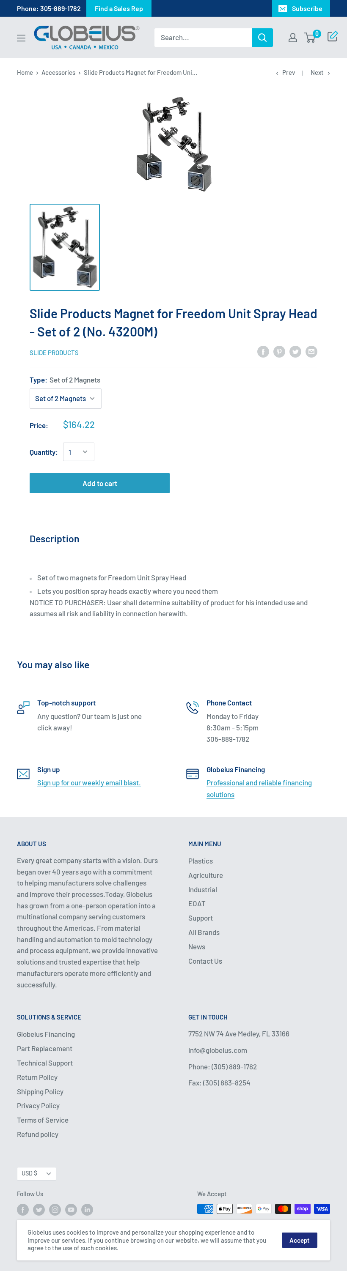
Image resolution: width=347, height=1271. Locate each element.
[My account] (293, 37)
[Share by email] (311, 351)
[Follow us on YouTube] (71, 1210)
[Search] (262, 37)
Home (25, 72)
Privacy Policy (38, 1105)
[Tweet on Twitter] (295, 351)
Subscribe (307, 8)
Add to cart (100, 483)
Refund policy (37, 1134)
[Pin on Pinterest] (279, 351)
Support (200, 917)
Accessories (58, 72)
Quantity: (44, 452)
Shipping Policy (40, 1091)
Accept (299, 1240)
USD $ (29, 1173)
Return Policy (37, 1077)
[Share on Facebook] (263, 351)
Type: (65, 379)
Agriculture (205, 875)
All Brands (204, 932)
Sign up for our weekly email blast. (89, 782)
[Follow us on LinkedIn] (87, 1210)
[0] (310, 38)
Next (317, 72)
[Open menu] (21, 38)
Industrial (202, 889)
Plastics (200, 860)
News (196, 946)
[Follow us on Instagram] (55, 1210)
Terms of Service (43, 1119)
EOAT (197, 903)
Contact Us (205, 961)
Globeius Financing (46, 1034)
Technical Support (45, 1062)
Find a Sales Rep (119, 8)
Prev (288, 72)
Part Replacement (44, 1048)
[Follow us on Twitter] (39, 1210)
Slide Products (54, 352)
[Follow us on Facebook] (23, 1210)
